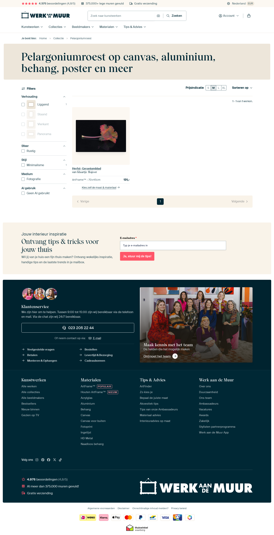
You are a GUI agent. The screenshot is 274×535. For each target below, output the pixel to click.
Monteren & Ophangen (42, 361)
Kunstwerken (30, 27)
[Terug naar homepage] (45, 14)
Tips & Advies (133, 27)
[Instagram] (37, 460)
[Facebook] (49, 460)
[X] (55, 460)
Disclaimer (124, 508)
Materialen (107, 27)
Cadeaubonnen (95, 361)
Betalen (32, 355)
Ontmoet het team (157, 356)
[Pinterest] (43, 460)
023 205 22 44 (81, 327)
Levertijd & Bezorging (99, 355)
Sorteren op (240, 87)
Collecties (55, 27)
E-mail (97, 338)
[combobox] (121, 16)
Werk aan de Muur (216, 380)
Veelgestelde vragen (40, 349)
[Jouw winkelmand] (249, 16)
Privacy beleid (179, 508)
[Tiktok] (60, 460)
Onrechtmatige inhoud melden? (150, 508)
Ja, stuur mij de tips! (137, 256)
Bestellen (91, 349)
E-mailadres (128, 237)
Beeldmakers (81, 27)
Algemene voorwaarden (101, 508)
